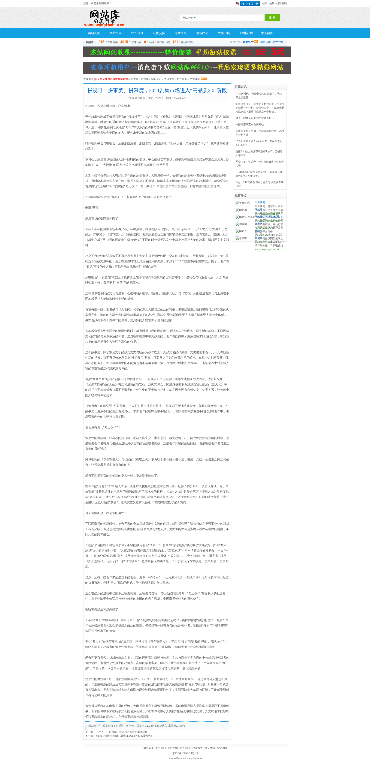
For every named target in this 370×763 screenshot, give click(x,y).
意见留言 (267, 33)
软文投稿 (278, 41)
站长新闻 (182, 79)
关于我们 (160, 748)
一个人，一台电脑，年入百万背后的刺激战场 (122, 731)
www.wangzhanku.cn (192, 758)
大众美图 (88, 79)
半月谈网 (260, 202)
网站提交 (248, 41)
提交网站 (209, 748)
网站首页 (94, 33)
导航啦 (259, 237)
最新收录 (202, 33)
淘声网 (259, 223)
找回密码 (281, 3)
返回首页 (148, 748)
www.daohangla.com (265, 249)
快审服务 (197, 748)
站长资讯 (137, 33)
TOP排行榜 (245, 33)
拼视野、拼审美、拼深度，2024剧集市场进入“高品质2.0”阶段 (150, 725)
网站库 (145, 79)
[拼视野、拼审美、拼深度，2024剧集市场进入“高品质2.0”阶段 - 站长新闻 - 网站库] (104, 17)
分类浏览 (180, 33)
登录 (264, 3)
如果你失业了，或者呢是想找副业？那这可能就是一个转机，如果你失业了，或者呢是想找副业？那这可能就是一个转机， (260, 107)
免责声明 (172, 748)
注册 (272, 3)
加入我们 (184, 748)
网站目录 (116, 33)
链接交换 (159, 33)
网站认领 (265, 41)
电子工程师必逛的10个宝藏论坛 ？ (255, 118)
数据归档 (224, 33)
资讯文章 (169, 79)
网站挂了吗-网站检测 (267, 216)
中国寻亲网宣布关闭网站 (250, 124)
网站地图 (221, 748)
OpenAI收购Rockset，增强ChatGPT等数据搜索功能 (124, 735)
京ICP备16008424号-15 (185, 753)
